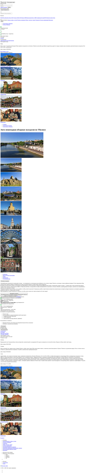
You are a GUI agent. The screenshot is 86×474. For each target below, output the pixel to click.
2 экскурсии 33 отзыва (3, 331)
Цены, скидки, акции (7, 444)
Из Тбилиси (18, 296)
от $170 (2, 38)
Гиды (4, 463)
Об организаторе (6, 278)
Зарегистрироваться (5, 9)
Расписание (5, 277)
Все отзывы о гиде (4, 51)
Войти (9, 7)
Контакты (51, 20)
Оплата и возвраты (21, 20)
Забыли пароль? (4, 7)
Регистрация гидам (11, 2)
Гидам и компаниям (44, 20)
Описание (5, 274)
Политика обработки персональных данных (12, 448)
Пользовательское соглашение (9, 446)
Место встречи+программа (9, 275)
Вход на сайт (3, 2)
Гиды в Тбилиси (6, 24)
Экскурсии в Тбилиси (8, 23)
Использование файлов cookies (9, 449)
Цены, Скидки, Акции (30, 20)
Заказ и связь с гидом (12, 20)
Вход (2, 21)
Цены (4, 276)
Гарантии (38, 20)
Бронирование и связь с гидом (9, 441)
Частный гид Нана (4, 333)
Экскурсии (5, 462)
